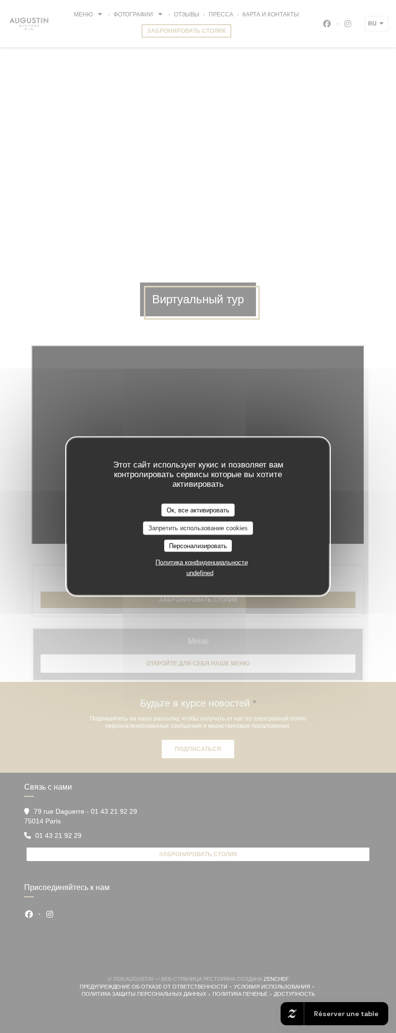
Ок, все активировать (198, 509)
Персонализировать (198, 545)
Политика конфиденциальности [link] (202, 562)
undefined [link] (199, 573)
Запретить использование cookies (198, 528)
